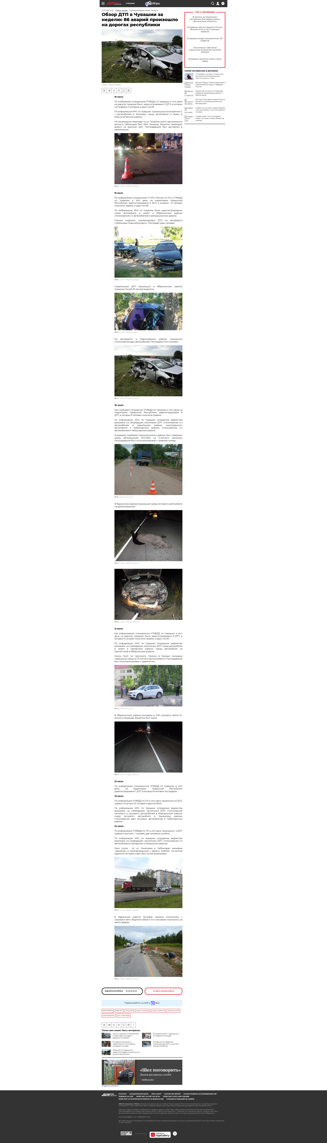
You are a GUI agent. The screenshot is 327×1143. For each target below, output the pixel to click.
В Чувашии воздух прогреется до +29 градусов (205, 39)
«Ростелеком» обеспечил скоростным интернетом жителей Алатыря (205, 50)
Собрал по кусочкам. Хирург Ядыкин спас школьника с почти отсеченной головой (210, 110)
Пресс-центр (156, 1094)
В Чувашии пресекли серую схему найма (205, 60)
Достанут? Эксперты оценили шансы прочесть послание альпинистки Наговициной (210, 101)
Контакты (122, 1094)
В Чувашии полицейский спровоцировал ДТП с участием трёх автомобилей (166, 1044)
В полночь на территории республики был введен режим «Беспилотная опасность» (205, 19)
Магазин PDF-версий (172, 1094)
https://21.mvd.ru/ (126, 497)
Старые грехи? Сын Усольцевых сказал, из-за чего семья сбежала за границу (209, 118)
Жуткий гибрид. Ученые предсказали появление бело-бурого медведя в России (210, 85)
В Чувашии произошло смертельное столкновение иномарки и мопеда (124, 1044)
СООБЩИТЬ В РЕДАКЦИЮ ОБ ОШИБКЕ (180, 1099)
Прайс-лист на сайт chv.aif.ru (148, 1096)
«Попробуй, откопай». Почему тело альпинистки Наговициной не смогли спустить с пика (209, 76)
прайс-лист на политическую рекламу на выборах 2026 (141, 1099)
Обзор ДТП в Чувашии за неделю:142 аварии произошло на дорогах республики (126, 1052)
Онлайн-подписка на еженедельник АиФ (200, 1094)
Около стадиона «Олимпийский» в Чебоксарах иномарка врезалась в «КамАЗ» (126, 1036)
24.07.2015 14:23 (108, 10)
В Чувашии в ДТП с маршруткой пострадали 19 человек (166, 1035)
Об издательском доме (138, 1094)
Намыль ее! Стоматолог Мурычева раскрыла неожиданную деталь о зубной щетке (209, 93)
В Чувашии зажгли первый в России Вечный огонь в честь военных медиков (205, 29)
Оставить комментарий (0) (163, 991)
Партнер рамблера (141, 1133)
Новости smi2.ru (110, 1086)
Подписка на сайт (126, 1096)
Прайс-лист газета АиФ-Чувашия (176, 1096)
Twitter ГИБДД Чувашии (111, 84)
